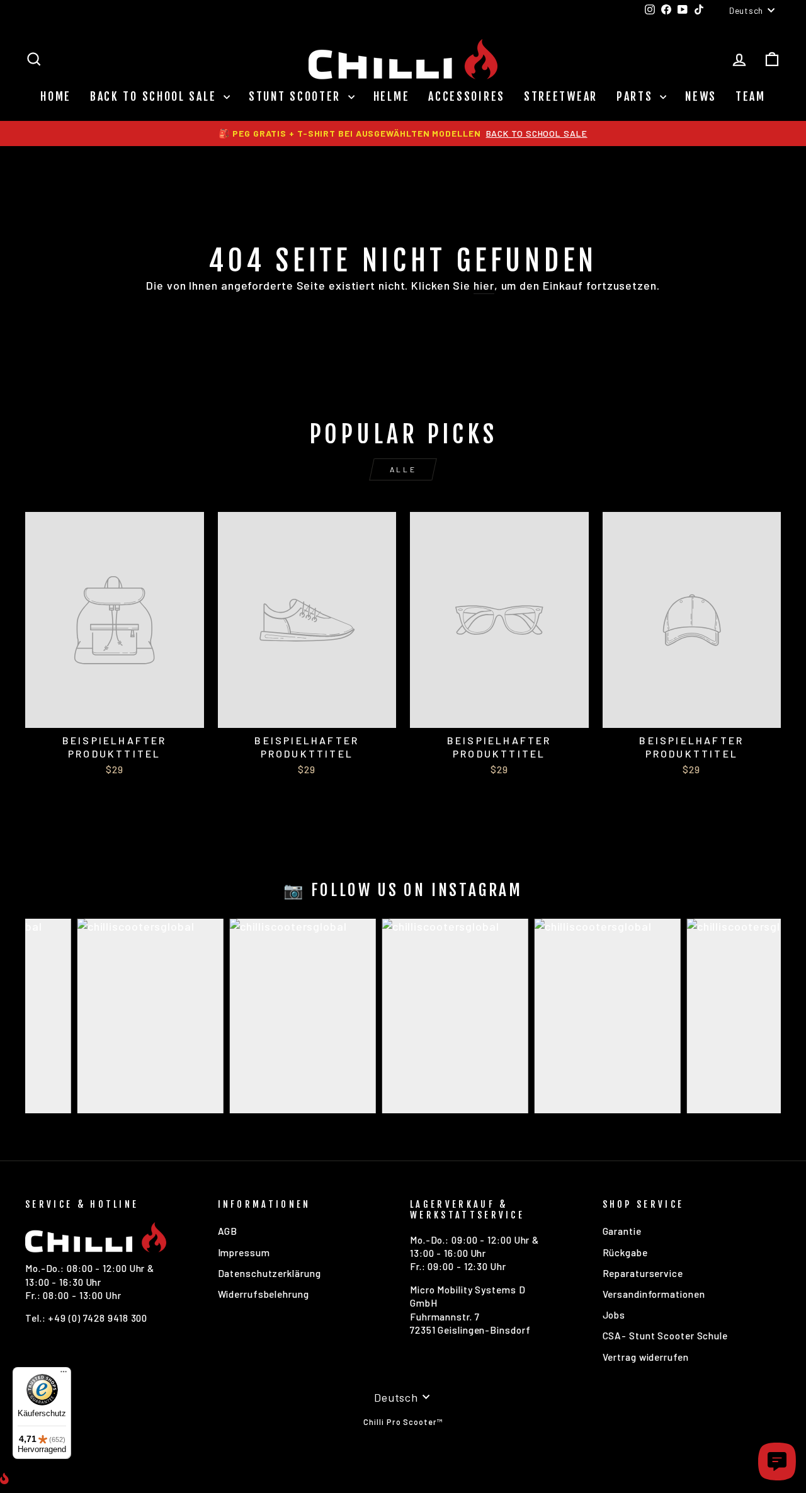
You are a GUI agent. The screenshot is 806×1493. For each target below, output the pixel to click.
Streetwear (561, 96)
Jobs (614, 1314)
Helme (391, 96)
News (701, 96)
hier (484, 285)
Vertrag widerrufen (646, 1357)
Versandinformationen (654, 1294)
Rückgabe (625, 1252)
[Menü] (63, 1374)
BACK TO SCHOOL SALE (155, 96)
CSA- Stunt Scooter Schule (666, 1335)
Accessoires (466, 96)
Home (55, 96)
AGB (228, 1231)
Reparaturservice (643, 1273)
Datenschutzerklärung (269, 1273)
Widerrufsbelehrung (263, 1294)
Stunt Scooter (297, 96)
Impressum (244, 1252)
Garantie (622, 1231)
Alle (403, 469)
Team (750, 96)
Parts (636, 96)
